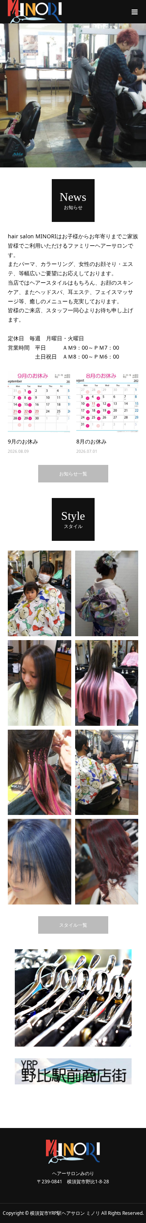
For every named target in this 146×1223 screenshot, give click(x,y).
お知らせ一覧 (73, 473)
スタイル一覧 (73, 925)
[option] (73, 95)
